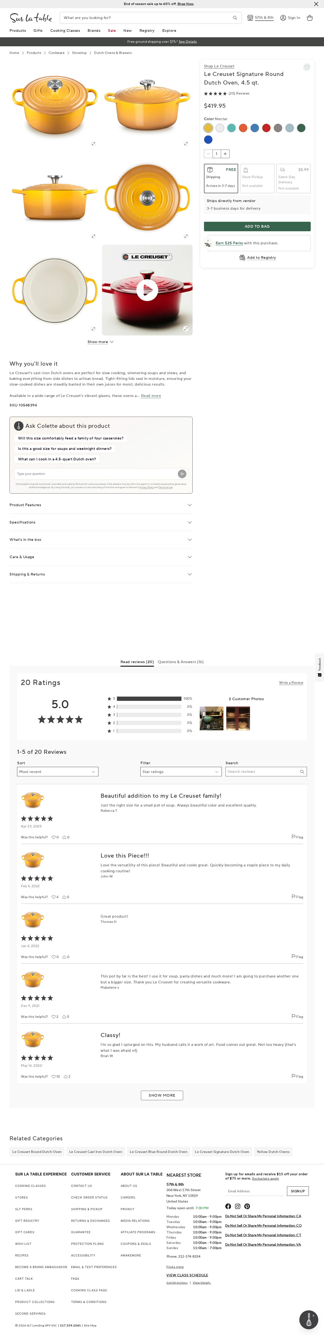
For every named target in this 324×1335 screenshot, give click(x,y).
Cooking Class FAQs (89, 1290)
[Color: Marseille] (254, 128)
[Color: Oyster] (278, 128)
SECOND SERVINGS (30, 1313)
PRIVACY (127, 1209)
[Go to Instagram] (238, 1206)
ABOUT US (129, 1186)
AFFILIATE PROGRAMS (138, 1232)
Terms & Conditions (89, 1302)
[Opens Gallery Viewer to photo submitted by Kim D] (211, 718)
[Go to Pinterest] (247, 1206)
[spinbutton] (217, 154)
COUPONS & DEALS (136, 1243)
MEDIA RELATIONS (135, 1220)
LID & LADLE (25, 1290)
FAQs (75, 1278)
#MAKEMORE (131, 1255)
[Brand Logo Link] (30, 18)
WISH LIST (23, 1243)
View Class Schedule (187, 1275)
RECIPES (22, 1255)
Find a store (175, 1267)
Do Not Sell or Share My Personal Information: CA (263, 1216)
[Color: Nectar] (208, 128)
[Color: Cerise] (266, 128)
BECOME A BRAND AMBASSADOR (41, 1267)
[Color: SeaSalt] (289, 128)
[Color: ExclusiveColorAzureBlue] (208, 139)
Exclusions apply (265, 1178)
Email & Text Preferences (94, 1267)
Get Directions (177, 1282)
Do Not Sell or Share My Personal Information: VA (263, 1244)
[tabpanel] (162, 887)
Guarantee (81, 1232)
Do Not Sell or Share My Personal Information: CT (263, 1235)
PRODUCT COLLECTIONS (35, 1302)
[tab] (137, 663)
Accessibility (83, 1255)
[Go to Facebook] (228, 1206)
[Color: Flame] (243, 128)
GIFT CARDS (25, 1232)
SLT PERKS (23, 1209)
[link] (310, 18)
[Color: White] (220, 128)
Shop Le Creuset (219, 66)
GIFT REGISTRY (27, 1220)
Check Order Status (89, 1197)
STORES (21, 1197)
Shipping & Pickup (87, 1209)
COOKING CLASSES (30, 1186)
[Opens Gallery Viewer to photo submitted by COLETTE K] (238, 718)
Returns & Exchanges (90, 1220)
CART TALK (24, 1278)
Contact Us (81, 1186)
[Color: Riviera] (231, 128)
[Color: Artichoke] (301, 128)
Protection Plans (87, 1243)
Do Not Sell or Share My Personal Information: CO (263, 1225)
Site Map (90, 1325)
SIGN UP (298, 1191)
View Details (202, 1282)
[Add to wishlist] (307, 67)
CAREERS (128, 1197)
